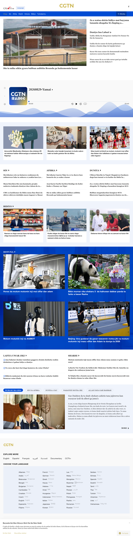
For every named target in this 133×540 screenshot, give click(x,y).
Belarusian (27, 479)
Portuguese (74, 497)
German (48, 476)
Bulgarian (26, 486)
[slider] (28, 101)
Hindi (46, 490)
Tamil (94, 486)
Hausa (47, 483)
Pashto (71, 500)
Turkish (95, 493)
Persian (72, 490)
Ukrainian (97, 497)
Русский (44, 458)
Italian (48, 500)
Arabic (24, 476)
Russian (72, 508)
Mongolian (73, 479)
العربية (35, 458)
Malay (73, 476)
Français (26, 458)
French (48, 472)
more (124, 428)
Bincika (122, 14)
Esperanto (26, 504)
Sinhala (95, 476)
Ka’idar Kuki (7, 533)
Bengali (23, 483)
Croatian (25, 493)
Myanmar (74, 483)
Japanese (49, 504)
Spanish (96, 479)
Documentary (56, 458)
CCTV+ (68, 458)
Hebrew (48, 486)
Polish (71, 493)
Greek (48, 479)
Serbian (96, 472)
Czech (23, 497)
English (6, 458)
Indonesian (52, 497)
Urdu (94, 500)
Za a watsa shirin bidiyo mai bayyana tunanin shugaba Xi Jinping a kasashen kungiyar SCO (109, 21)
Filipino (24, 508)
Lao (69, 472)
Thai (93, 490)
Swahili (96, 483)
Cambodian (24, 490)
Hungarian (49, 493)
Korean (48, 508)
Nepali (71, 486)
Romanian (73, 504)
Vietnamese (98, 504)
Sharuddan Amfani (20, 533)
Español (15, 458)
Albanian (24, 472)
